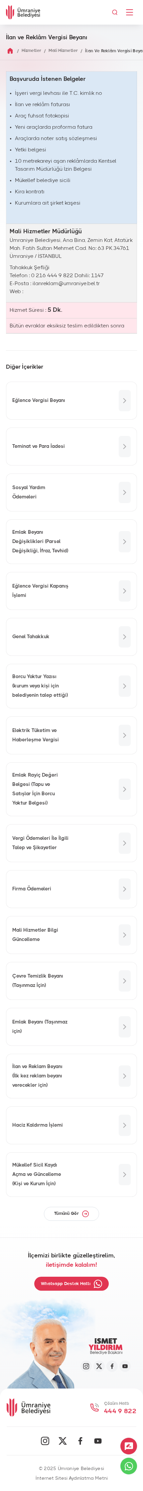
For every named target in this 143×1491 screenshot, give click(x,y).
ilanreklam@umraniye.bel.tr (66, 283)
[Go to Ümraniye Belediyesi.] (10, 51)
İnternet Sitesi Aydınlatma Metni (72, 1478)
